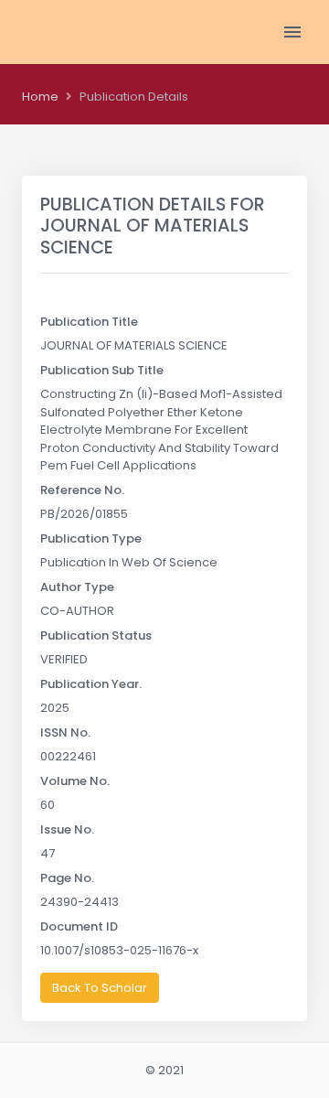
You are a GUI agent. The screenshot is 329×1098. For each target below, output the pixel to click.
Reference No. (82, 490)
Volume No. (75, 781)
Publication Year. (91, 684)
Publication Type (91, 538)
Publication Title (89, 321)
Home (40, 96)
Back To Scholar (99, 987)
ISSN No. (65, 732)
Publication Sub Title (102, 370)
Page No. (67, 878)
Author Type (77, 587)
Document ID (79, 926)
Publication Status (96, 635)
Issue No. (67, 829)
